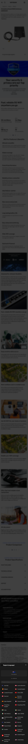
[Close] (26, 665)
